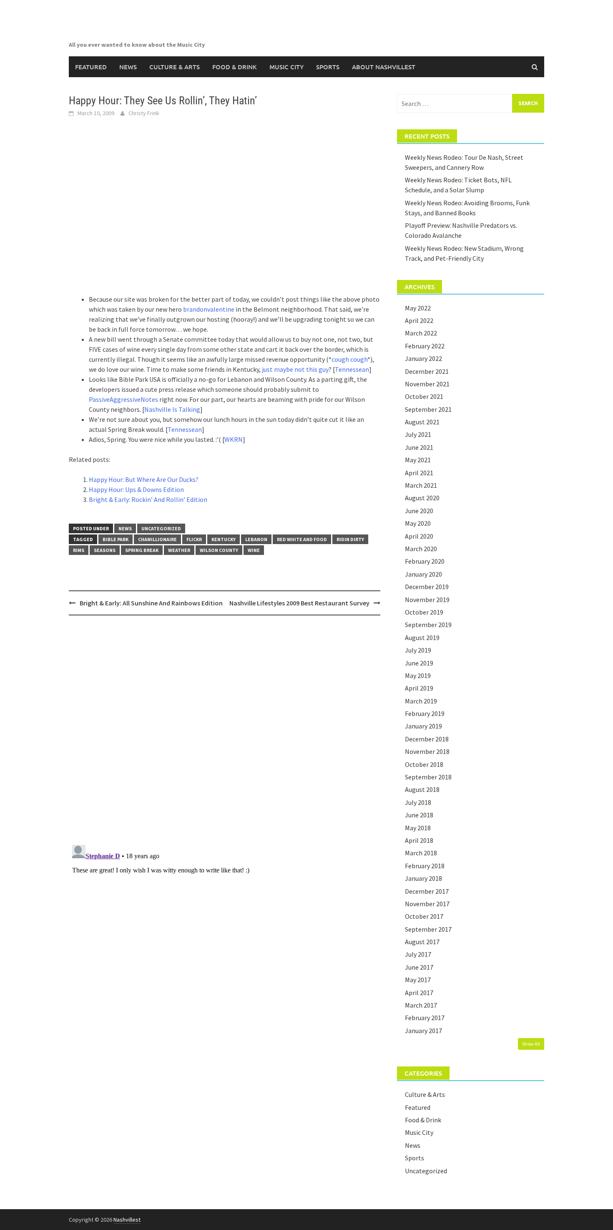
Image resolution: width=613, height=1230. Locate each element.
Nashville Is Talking (172, 409)
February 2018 (425, 866)
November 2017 (427, 904)
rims (78, 550)
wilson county (219, 550)
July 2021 (418, 434)
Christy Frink (143, 113)
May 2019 (418, 675)
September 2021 (428, 409)
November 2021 (427, 384)
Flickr (194, 539)
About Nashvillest (383, 67)
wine (254, 550)
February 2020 (425, 561)
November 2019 (427, 599)
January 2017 (423, 1030)
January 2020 (423, 574)
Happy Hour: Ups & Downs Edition (136, 489)
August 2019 (422, 637)
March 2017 (421, 1005)
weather (179, 550)
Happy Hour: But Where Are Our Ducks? (143, 479)
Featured (91, 67)
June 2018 (419, 815)
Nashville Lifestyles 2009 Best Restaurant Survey (299, 603)
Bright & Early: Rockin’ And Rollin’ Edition (148, 499)
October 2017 (424, 916)
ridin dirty (350, 539)
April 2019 (419, 688)
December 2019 (427, 586)
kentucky (223, 539)
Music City (286, 67)
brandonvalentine (208, 309)
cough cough (349, 359)
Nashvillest (127, 1219)
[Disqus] (224, 729)
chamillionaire (157, 539)
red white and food (302, 539)
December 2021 (427, 371)
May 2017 (418, 979)
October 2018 (424, 764)
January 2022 (423, 358)
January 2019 (423, 726)
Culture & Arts (174, 67)
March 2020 (421, 548)
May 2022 (418, 308)
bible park (115, 539)
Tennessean (352, 369)
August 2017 (422, 942)
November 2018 (427, 751)
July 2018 (418, 802)
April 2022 (419, 320)
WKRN (233, 439)
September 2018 (428, 777)
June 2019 (419, 663)
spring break (141, 550)
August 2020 (422, 498)
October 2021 (424, 396)
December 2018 (427, 739)
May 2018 (418, 828)
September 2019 (428, 624)
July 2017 (418, 954)
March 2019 (421, 701)
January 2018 (423, 878)
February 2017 (425, 1017)
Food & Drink (234, 67)
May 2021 (418, 460)
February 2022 (425, 346)
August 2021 (422, 422)
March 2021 (421, 485)
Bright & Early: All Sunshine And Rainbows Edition (151, 603)
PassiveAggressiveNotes (123, 399)
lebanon (256, 539)
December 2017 (427, 891)
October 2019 (424, 612)
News (128, 67)
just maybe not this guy (295, 369)
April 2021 (419, 473)
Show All (531, 1044)
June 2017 (419, 967)
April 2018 (419, 840)
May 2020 (418, 523)
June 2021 (419, 447)
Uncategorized (161, 528)
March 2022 (421, 333)
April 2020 (419, 536)
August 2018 (422, 789)
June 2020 (419, 511)
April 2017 (419, 992)
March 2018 (421, 853)
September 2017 (428, 929)
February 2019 (425, 713)
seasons (105, 550)
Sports (327, 67)
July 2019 (418, 650)
